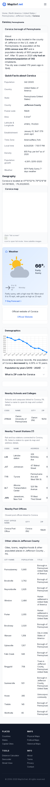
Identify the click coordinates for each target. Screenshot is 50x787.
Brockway (8, 626)
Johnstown (18, 467)
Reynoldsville (10, 589)
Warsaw (7, 635)
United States (29, 13)
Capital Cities (7, 744)
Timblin (7, 704)
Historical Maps (34, 744)
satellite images (34, 241)
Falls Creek (9, 654)
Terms (30, 759)
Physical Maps (33, 736)
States (5, 740)
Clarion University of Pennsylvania (21, 419)
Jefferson (13, 42)
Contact (30, 767)
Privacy (30, 763)
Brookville (8, 581)
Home (4, 13)
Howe (7, 696)
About (29, 755)
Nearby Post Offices (16, 509)
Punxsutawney (10, 569)
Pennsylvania (8, 16)
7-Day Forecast (12, 301)
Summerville (9, 683)
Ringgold (8, 666)
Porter (7, 614)
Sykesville (8, 645)
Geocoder (6, 759)
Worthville (8, 713)
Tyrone (17, 477)
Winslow (8, 600)
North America (15, 13)
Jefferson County (23, 16)
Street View (7, 763)
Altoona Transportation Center (20, 488)
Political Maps (33, 740)
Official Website (25, 316)
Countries (6, 736)
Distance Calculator (10, 755)
